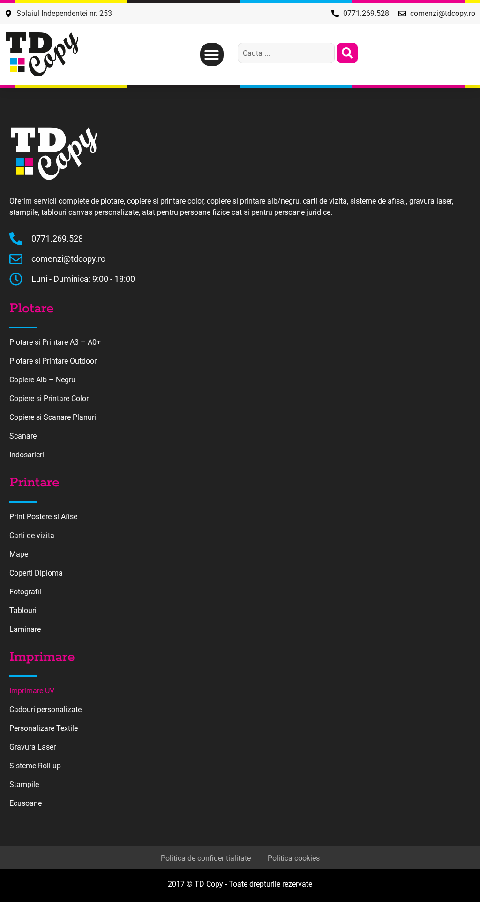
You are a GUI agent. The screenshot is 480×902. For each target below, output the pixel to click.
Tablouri (23, 610)
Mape (18, 554)
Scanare (23, 436)
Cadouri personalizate (45, 709)
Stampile (24, 784)
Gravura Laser (32, 747)
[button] (212, 54)
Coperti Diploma (36, 572)
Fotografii (25, 591)
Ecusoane (25, 803)
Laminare (25, 629)
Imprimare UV (31, 690)
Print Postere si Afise (43, 516)
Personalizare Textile (43, 728)
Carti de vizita (31, 535)
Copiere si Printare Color (49, 398)
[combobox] (286, 53)
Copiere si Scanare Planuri (52, 417)
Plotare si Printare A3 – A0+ (55, 342)
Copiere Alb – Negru (42, 379)
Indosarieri (26, 454)
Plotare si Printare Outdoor (53, 360)
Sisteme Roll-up (35, 765)
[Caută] (347, 53)
